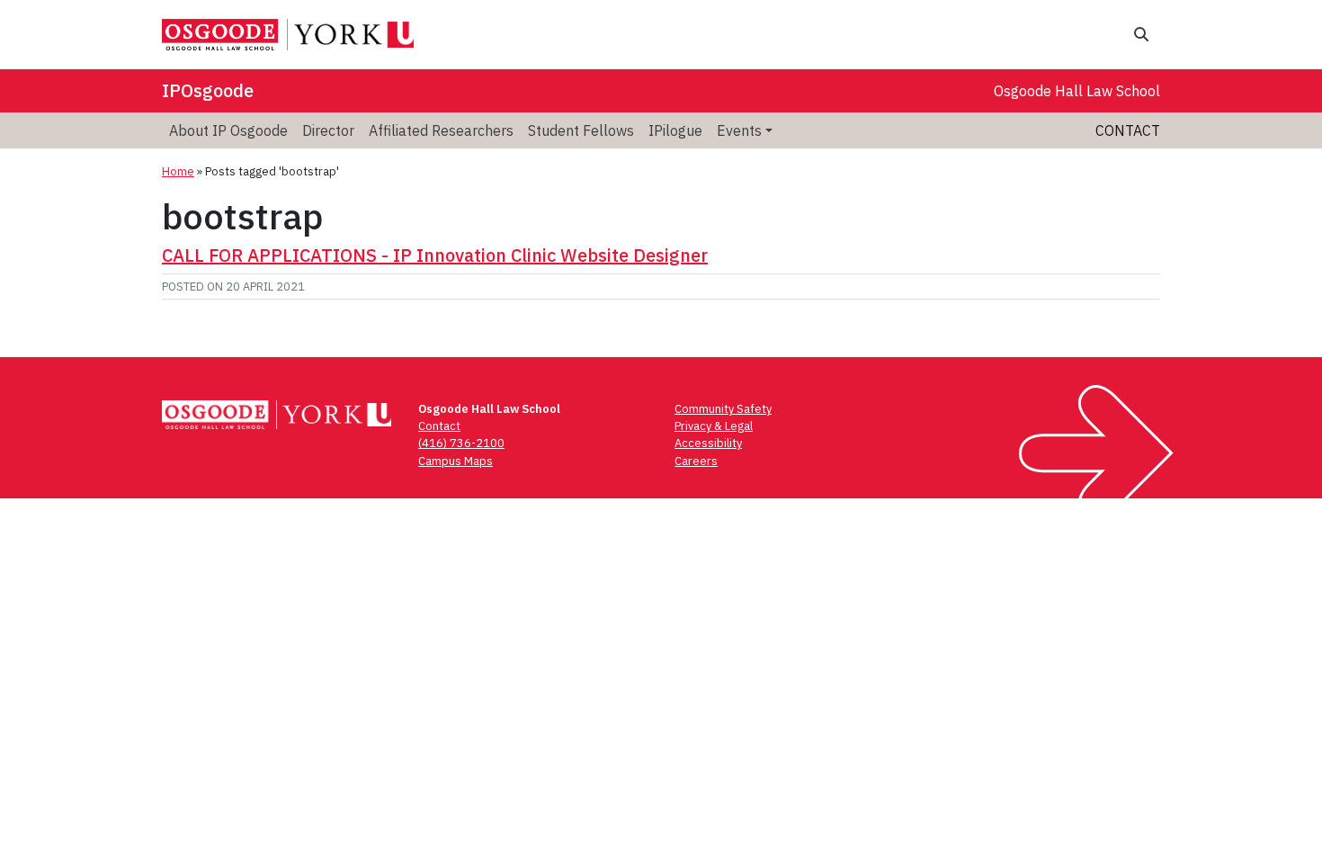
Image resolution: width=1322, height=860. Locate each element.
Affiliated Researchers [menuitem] (441, 130)
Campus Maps (455, 461)
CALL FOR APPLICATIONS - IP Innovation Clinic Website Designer (435, 255)
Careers (696, 461)
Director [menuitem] (328, 130)
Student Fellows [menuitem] (581, 130)
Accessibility (708, 443)
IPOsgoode (208, 90)
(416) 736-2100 (461, 443)
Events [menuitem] (739, 130)
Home (178, 171)
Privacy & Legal (713, 426)
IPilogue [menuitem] (675, 130)
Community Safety (723, 409)
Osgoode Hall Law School (1077, 91)
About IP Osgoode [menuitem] (228, 130)
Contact (1127, 130)
